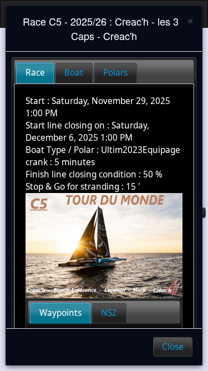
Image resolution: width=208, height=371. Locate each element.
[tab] (35, 73)
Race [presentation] (35, 72)
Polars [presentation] (115, 72)
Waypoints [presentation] (60, 313)
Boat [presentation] (73, 72)
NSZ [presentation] (109, 313)
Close (173, 347)
